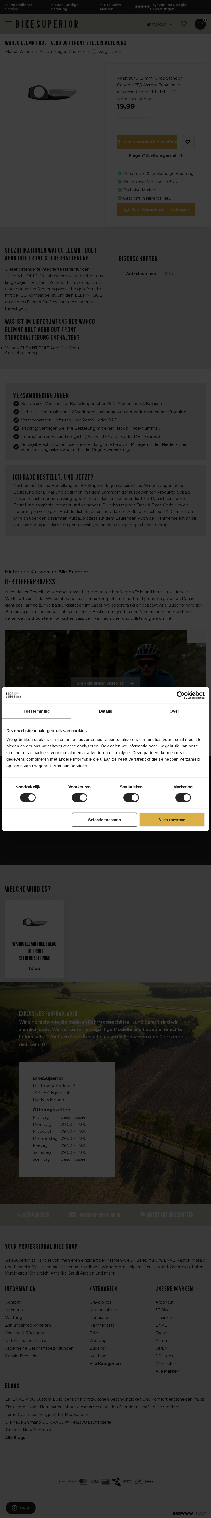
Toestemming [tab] (37, 711)
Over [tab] (174, 711)
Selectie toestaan (104, 819)
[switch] (79, 797)
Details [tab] (105, 711)
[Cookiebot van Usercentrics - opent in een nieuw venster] (181, 695)
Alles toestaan (171, 819)
